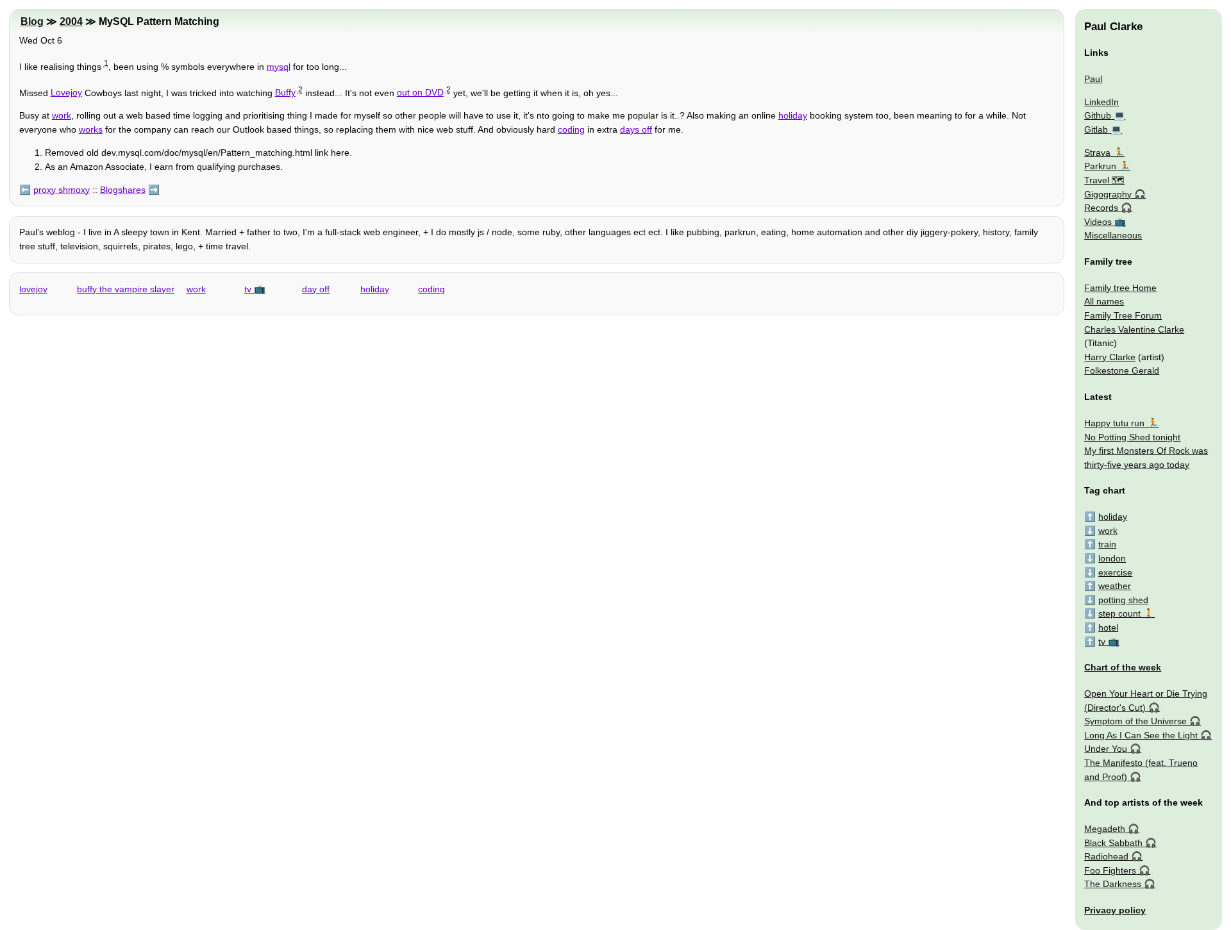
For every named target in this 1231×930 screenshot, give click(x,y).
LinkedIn (1101, 102)
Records (1101, 208)
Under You (1105, 748)
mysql (278, 67)
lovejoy (33, 289)
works (91, 129)
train (1107, 544)
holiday (792, 115)
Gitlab (1096, 129)
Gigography (1108, 194)
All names (1104, 301)
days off (636, 129)
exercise (1115, 572)
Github (1097, 115)
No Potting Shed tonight (1132, 437)
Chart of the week (1122, 667)
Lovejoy (66, 92)
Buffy (285, 92)
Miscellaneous (1113, 235)
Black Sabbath (1113, 843)
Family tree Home (1120, 288)
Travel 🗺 (1104, 180)
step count (1119, 613)
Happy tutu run (1114, 423)
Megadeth (1104, 829)
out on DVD (420, 92)
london (1112, 558)
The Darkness (1112, 884)
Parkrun (1100, 166)
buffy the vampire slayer (125, 289)
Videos (1098, 222)
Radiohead (1106, 856)
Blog (32, 21)
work (61, 115)
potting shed (1123, 600)
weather (1114, 586)
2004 (71, 21)
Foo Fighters (1110, 870)
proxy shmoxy (61, 190)
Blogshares (123, 190)
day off (316, 289)
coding (571, 129)
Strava (1097, 152)
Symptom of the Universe (1135, 721)
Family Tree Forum (1123, 315)
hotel (1108, 627)
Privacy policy (1115, 910)
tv (247, 289)
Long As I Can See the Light (1141, 735)
